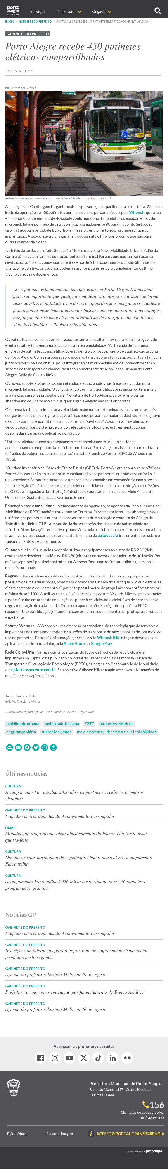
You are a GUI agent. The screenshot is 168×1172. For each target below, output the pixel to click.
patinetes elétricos (116, 723)
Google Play (101, 643)
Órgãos (99, 11)
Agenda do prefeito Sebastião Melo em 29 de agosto (55, 974)
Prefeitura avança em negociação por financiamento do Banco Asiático (74, 991)
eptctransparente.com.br (33, 669)
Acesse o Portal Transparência (130, 1134)
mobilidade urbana (23, 723)
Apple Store (74, 643)
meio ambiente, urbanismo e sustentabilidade (117, 731)
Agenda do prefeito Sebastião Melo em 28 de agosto (55, 1009)
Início (9, 21)
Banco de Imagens (60, 1133)
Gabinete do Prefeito (35, 21)
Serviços (37, 11)
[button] (157, 11)
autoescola (108, 535)
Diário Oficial (17, 1133)
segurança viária (21, 731)
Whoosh (136, 212)
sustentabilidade (56, 731)
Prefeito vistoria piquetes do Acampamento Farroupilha (59, 816)
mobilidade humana (62, 723)
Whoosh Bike (108, 637)
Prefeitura (65, 11)
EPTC (89, 723)
